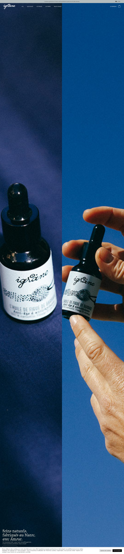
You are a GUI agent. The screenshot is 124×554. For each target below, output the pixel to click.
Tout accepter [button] (117, 550)
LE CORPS (48, 6)
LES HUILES (30, 6)
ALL (23, 6)
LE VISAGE (39, 6)
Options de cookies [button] (105, 550)
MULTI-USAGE (57, 6)
